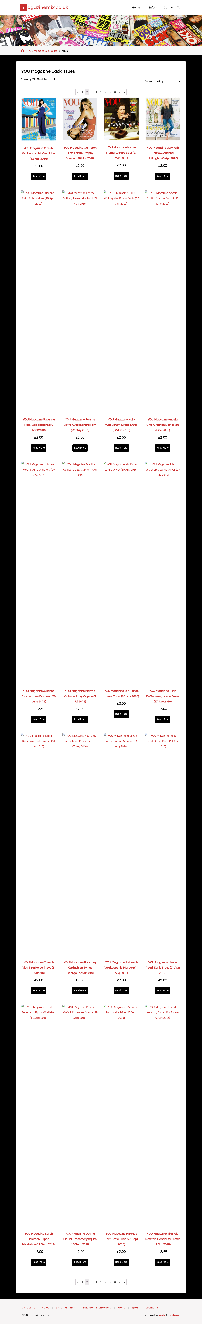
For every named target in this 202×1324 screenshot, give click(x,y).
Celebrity (28, 1307)
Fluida (161, 1315)
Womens (152, 1307)
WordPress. (174, 1315)
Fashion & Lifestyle (97, 1307)
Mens (121, 1307)
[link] (178, 7)
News (45, 1307)
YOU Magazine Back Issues (43, 51)
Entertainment (66, 1307)
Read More (39, 176)
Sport (135, 1307)
